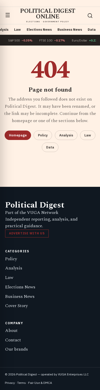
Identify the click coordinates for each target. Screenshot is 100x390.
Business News (69, 29)
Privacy (10, 383)
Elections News (39, 29)
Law (17, 29)
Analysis (66, 135)
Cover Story (16, 305)
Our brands (16, 349)
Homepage (18, 135)
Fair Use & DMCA (40, 383)
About (11, 330)
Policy (43, 135)
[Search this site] (90, 15)
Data (92, 29)
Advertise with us (27, 233)
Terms (21, 383)
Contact (13, 340)
